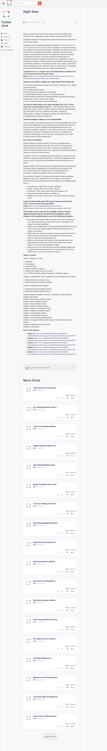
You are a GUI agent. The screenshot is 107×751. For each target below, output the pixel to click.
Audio (5, 43)
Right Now (6, 37)
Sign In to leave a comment (40, 368)
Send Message (9, 50)
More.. (73, 398)
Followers (7, 46)
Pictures (6, 40)
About (5, 33)
